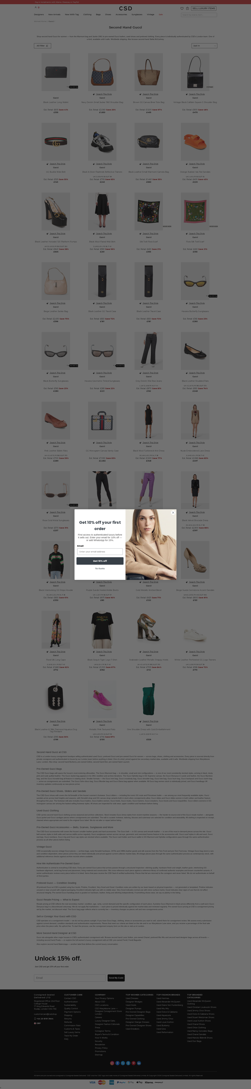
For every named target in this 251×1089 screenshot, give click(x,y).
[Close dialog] (173, 512)
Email (80, 545)
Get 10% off (100, 561)
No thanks (100, 568)
